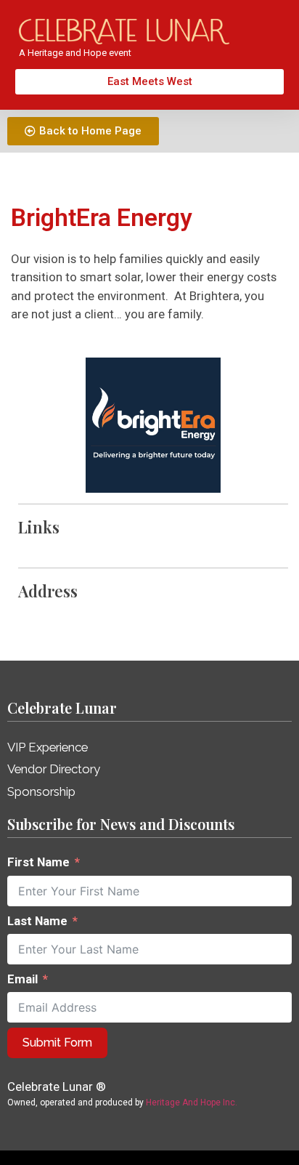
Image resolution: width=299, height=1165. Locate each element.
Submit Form (57, 1042)
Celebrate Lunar (62, 707)
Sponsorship (41, 791)
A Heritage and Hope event (75, 52)
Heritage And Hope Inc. (191, 1102)
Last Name (37, 921)
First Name (38, 862)
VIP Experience (47, 747)
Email (22, 979)
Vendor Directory (53, 769)
